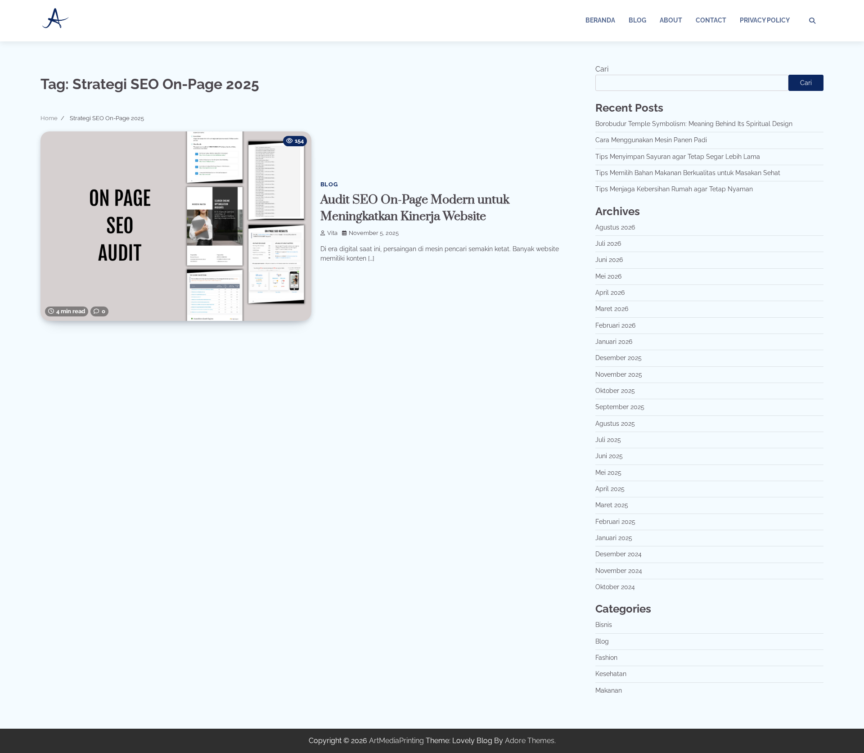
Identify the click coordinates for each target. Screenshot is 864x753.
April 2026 (610, 292)
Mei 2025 (608, 472)
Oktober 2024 (615, 587)
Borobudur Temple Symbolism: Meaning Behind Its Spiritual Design (693, 123)
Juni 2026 (609, 259)
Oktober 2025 (615, 390)
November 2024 (618, 570)
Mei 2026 (608, 276)
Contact (711, 20)
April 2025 (610, 488)
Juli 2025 (608, 439)
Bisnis (603, 624)
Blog (637, 20)
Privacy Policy (765, 20)
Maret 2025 (611, 505)
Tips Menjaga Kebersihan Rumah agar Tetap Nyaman (674, 189)
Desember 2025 (618, 357)
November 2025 (618, 374)
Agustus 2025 (615, 423)
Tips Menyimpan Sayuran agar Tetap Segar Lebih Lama (677, 156)
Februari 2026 (615, 325)
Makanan (608, 690)
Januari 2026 (613, 341)
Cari (601, 69)
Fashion (606, 657)
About (671, 20)
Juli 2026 (608, 243)
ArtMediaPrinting (396, 740)
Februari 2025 (615, 521)
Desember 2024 (618, 554)
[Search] (812, 20)
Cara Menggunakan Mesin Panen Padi (651, 140)
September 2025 (619, 406)
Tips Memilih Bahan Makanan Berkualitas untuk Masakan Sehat (687, 172)
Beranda (600, 20)
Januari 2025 (613, 537)
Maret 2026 (611, 308)
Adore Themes (529, 740)
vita (332, 233)
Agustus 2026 (615, 227)
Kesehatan (610, 673)
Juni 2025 (609, 456)
